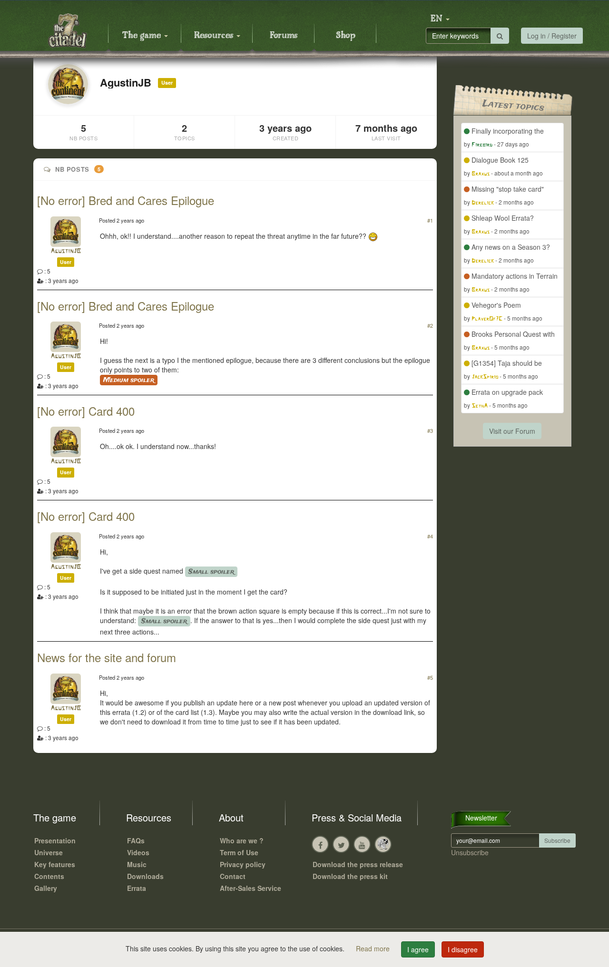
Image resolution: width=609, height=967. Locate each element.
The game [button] (142, 35)
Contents (49, 876)
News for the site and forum (106, 657)
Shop (345, 35)
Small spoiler (211, 571)
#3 (430, 430)
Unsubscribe (470, 852)
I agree (418, 949)
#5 (430, 677)
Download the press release (358, 864)
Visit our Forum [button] (512, 431)
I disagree (463, 949)
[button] (440, 19)
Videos (138, 852)
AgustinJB (65, 251)
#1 (430, 220)
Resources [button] (215, 35)
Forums (283, 35)
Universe (48, 852)
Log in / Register (552, 35)
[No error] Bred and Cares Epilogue (125, 200)
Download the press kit (350, 876)
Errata (136, 888)
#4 (430, 536)
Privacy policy (242, 864)
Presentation (55, 840)
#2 (430, 325)
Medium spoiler (128, 380)
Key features (54, 864)
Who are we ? (242, 840)
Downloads (145, 876)
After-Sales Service (250, 888)
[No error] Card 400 (86, 410)
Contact (233, 876)
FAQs (136, 840)
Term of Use (239, 852)
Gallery (45, 888)
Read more (374, 948)
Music (137, 864)
